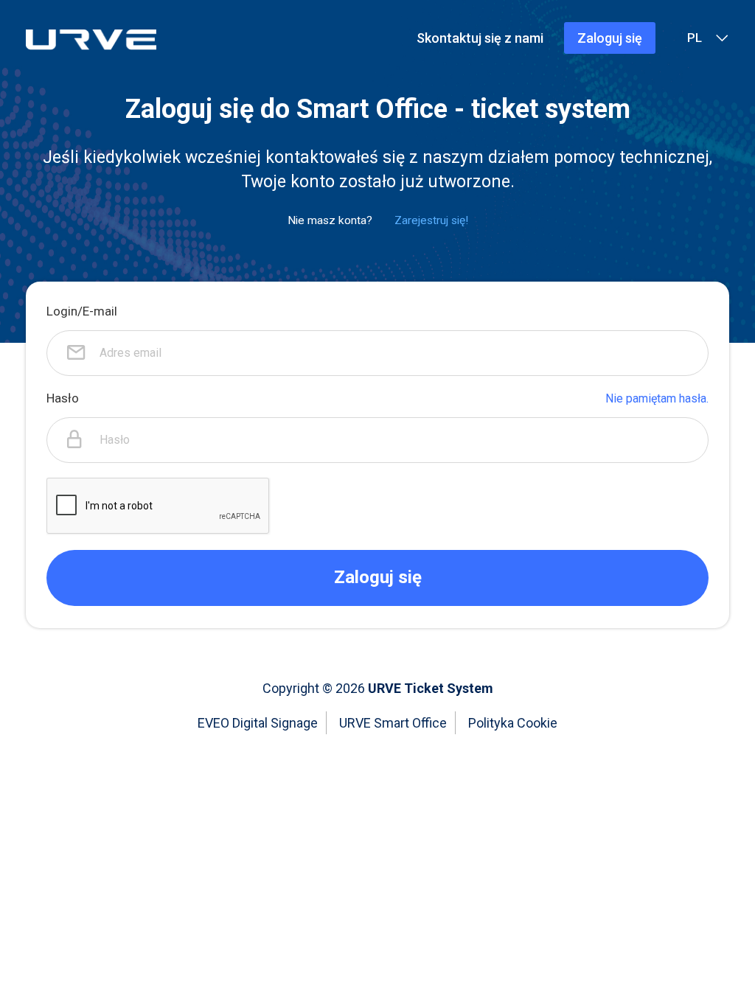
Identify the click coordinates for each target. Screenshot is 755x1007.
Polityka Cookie (512, 723)
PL (694, 37)
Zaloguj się (609, 38)
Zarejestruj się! (431, 220)
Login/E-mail (81, 311)
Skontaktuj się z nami (480, 38)
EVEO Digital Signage (258, 723)
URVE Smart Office (393, 723)
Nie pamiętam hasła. (657, 398)
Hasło (62, 398)
